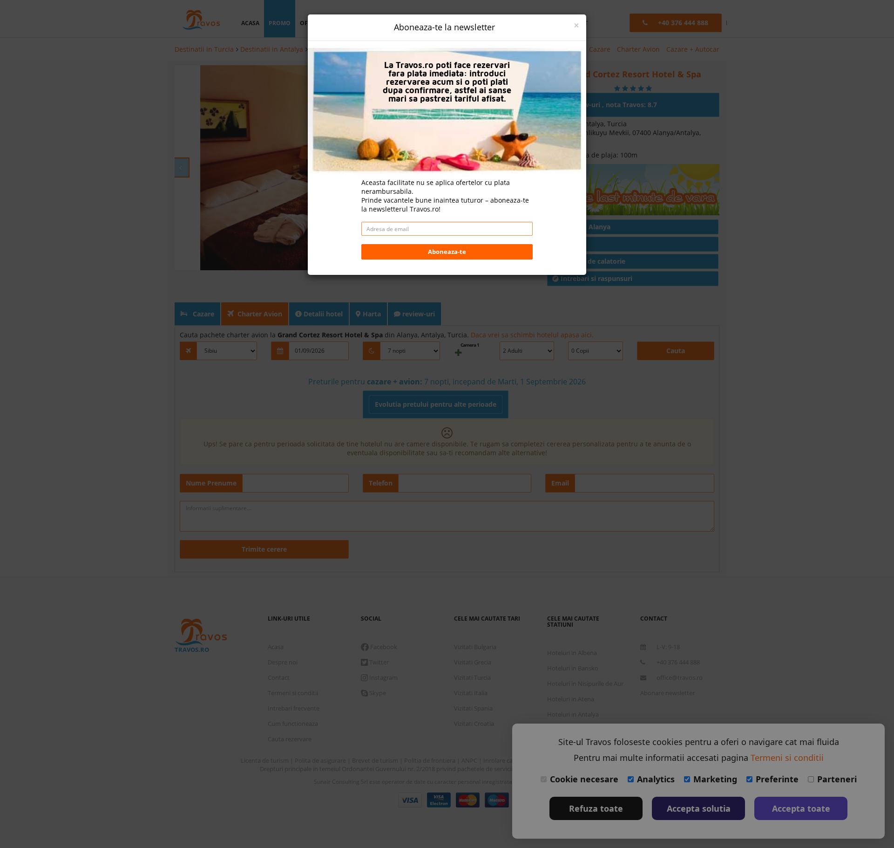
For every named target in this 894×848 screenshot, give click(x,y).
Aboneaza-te (447, 251)
